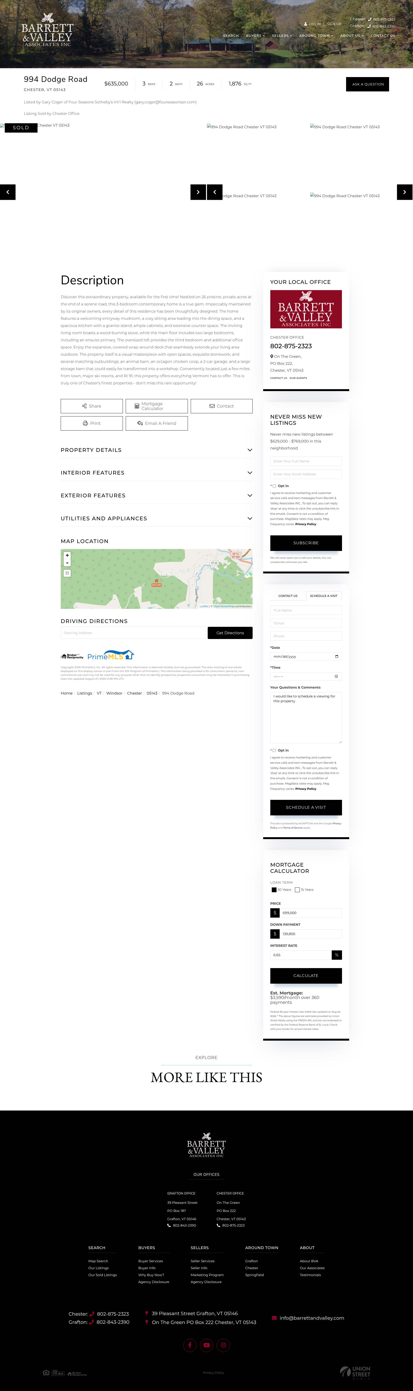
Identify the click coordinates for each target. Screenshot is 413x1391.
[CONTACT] (367, 84)
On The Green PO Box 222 (203, 1322)
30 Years (284, 889)
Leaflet (204, 606)
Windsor (114, 693)
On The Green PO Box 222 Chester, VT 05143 (231, 1210)
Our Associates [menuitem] (312, 1268)
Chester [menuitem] (251, 1268)
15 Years (307, 889)
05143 (152, 693)
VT (99, 693)
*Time (275, 667)
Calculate (306, 975)
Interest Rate (284, 945)
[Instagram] (223, 1345)
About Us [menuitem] (350, 36)
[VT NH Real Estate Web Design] (355, 1373)
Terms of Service (293, 827)
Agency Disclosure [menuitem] (153, 1282)
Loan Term (281, 882)
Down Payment (285, 924)
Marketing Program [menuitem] (207, 1275)
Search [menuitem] (231, 36)
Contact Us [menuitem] (383, 36)
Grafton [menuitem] (251, 1261)
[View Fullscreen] (67, 573)
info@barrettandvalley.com (312, 1318)
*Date (275, 647)
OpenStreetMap (223, 606)
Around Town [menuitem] (314, 36)
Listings (84, 693)
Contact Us (278, 378)
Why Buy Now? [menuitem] (151, 1275)
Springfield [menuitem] (254, 1275)
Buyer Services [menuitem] (150, 1261)
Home (67, 693)
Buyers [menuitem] (254, 36)
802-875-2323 (383, 19)
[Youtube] (206, 1345)
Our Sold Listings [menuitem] (102, 1275)
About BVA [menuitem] (309, 1261)
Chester (134, 693)
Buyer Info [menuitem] (147, 1268)
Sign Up (334, 24)
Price (275, 903)
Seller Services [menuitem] (203, 1261)
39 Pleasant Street (194, 1314)
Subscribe (306, 543)
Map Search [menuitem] (98, 1261)
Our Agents (298, 378)
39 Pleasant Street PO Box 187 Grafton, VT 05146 (182, 1210)
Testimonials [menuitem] (310, 1275)
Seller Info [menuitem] (199, 1268)
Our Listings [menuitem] (98, 1268)
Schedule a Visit (323, 596)
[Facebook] (189, 1345)
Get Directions (230, 633)
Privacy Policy (305, 524)
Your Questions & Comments (295, 687)
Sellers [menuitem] (280, 36)
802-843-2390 (383, 26)
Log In (314, 24)
